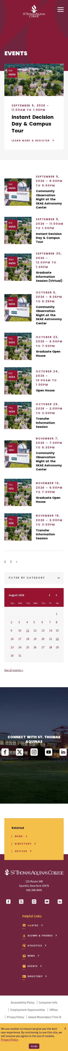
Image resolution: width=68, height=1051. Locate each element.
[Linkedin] (63, 752)
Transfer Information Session (45, 423)
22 (57, 639)
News (19, 836)
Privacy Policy (15, 1017)
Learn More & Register (31, 140)
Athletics (35, 945)
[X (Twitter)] (19, 752)
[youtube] (48, 752)
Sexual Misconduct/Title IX (44, 1017)
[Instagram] (34, 752)
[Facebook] (5, 752)
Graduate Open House (48, 354)
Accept (34, 1046)
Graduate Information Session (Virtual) (49, 277)
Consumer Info (48, 1002)
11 (27, 630)
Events (33, 966)
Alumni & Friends (40, 935)
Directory (23, 843)
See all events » (13, 670)
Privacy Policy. (9, 1039)
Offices (21, 851)
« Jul (49, 595)
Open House (45, 391)
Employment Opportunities (27, 1010)
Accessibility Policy (22, 1002)
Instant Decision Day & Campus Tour (33, 124)
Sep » (56, 595)
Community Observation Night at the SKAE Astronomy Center (49, 199)
